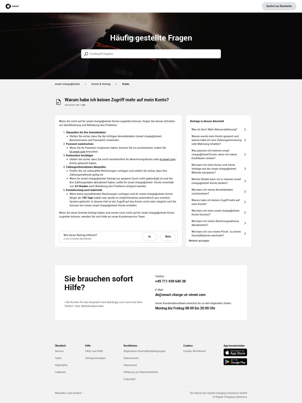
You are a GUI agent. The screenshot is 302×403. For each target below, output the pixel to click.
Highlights (61, 365)
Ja (149, 236)
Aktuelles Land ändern (68, 393)
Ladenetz (60, 372)
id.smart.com (77, 151)
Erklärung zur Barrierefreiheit (141, 372)
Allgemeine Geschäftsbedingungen (145, 351)
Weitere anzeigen (199, 240)
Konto (125, 84)
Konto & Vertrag (101, 84)
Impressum (130, 365)
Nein (168, 236)
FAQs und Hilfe (94, 351)
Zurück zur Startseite (279, 6)
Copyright (129, 379)
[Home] (12, 6)
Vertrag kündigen (95, 358)
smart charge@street (67, 84)
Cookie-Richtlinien (194, 351)
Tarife (58, 358)
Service (59, 351)
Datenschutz (131, 358)
